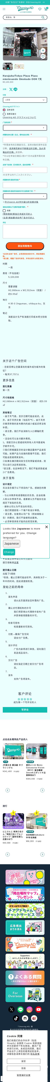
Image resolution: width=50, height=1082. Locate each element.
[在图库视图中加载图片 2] (19, 66)
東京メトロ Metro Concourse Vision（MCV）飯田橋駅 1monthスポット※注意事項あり (36, 770)
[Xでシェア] (10, 89)
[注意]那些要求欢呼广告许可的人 (18, 217)
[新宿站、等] (43, 17)
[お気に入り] (39, 9)
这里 (16, 562)
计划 (4, 95)
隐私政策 (35, 1054)
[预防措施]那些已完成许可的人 (17, 214)
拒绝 (23, 1068)
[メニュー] (4, 9)
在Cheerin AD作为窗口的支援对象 (21, 202)
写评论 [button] (25, 710)
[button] (43, 56)
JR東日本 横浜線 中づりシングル (13, 766)
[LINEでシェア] (14, 89)
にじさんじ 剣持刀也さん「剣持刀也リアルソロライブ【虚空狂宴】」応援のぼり (13, 835)
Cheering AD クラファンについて (19, 117)
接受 (23, 1061)
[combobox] (25, 17)
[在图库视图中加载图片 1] (8, 66)
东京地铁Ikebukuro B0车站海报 (35, 836)
